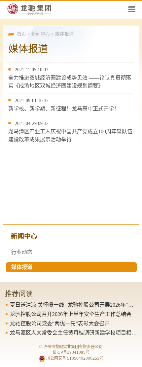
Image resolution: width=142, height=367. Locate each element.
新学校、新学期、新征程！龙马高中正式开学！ (63, 108)
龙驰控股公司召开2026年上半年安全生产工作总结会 (70, 314)
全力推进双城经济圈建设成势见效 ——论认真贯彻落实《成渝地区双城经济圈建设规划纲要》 (69, 82)
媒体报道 (64, 33)
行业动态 (21, 252)
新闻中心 (40, 33)
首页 (21, 33)
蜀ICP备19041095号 (71, 352)
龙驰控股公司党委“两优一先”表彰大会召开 (60, 323)
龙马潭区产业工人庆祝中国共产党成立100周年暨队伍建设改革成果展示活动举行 (70, 135)
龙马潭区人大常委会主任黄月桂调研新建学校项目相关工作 (73, 333)
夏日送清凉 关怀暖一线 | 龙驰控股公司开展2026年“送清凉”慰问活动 (73, 305)
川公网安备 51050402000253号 (74, 358)
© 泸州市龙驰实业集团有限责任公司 (71, 346)
